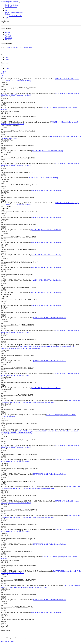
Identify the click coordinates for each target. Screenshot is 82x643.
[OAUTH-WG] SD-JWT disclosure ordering (43, 178)
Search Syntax (9, 12)
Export (7, 68)
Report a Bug (11, 47)
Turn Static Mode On (15, 16)
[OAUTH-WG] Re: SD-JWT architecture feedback (49, 318)
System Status (27, 47)
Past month (8, 38)
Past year (7, 39)
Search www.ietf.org (11, 5)
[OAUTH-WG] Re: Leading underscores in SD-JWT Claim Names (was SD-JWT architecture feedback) (40, 401)
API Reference (19, 12)
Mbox (3, 641)
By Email (19, 47)
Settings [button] (7, 14)
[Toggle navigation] (1, 54)
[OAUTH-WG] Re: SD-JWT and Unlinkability (46, 190)
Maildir (7, 641)
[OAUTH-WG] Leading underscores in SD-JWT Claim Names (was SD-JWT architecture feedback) (40, 586)
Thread (7, 59)
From (2, 73)
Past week (8, 36)
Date (6, 57)
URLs (12, 641)
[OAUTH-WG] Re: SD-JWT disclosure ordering (47, 151)
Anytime (7, 32)
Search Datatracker (11, 7)
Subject (3, 72)
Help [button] (6, 10)
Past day (7, 34)
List (2, 77)
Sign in (7, 17)
